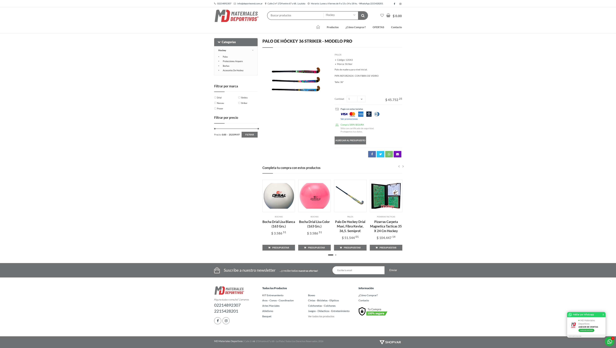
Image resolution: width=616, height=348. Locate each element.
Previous (266, 80)
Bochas (226, 66)
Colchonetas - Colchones (322, 305)
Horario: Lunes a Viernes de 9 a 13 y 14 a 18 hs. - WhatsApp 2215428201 (347, 3)
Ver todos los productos (321, 316)
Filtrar (249, 134)
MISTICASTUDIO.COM (575, 336)
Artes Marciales (271, 305)
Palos (225, 56)
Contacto (396, 27)
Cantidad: (339, 98)
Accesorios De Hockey (233, 70)
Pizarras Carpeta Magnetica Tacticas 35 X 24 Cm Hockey (386, 226)
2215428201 (226, 311)
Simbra (244, 97)
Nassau (220, 103)
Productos (333, 27)
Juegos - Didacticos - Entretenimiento (329, 310)
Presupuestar (279, 247)
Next (325, 80)
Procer (220, 108)
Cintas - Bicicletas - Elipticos (323, 300)
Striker (244, 103)
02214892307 (224, 3)
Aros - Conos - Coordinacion (278, 300)
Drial (219, 97)
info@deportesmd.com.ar (250, 3)
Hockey (222, 50)
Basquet (266, 316)
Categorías (229, 42)
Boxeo (311, 295)
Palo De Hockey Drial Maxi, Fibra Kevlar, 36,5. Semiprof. (350, 226)
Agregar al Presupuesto (350, 140)
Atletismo (267, 310)
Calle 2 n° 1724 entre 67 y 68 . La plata (286, 3)
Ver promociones (349, 118)
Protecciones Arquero (233, 61)
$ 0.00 (397, 16)
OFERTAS (378, 27)
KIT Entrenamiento (272, 295)
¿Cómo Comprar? (356, 27)
